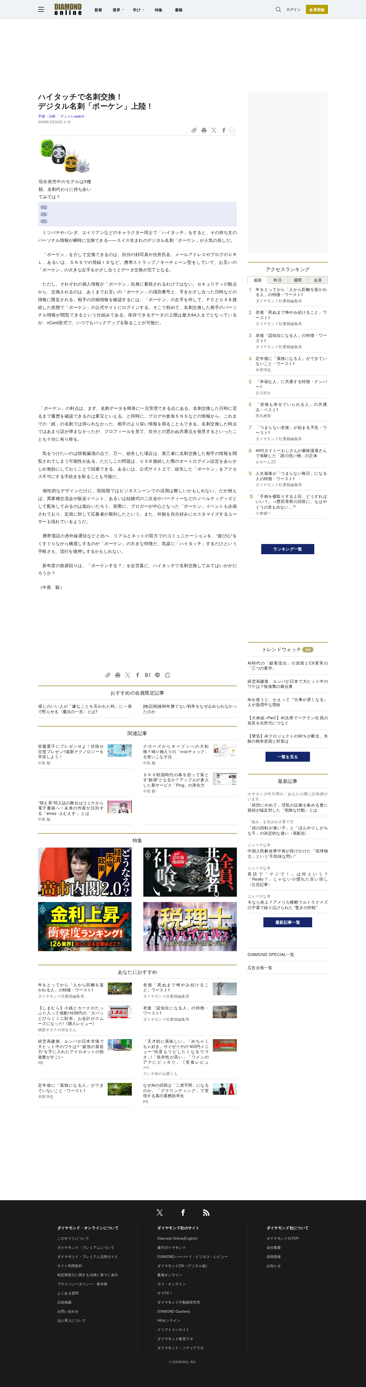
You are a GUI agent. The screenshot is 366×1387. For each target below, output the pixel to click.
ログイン (293, 9)
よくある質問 (68, 1292)
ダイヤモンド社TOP (283, 1238)
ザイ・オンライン (171, 1283)
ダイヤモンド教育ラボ (175, 1338)
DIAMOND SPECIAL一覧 (271, 954)
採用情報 (274, 1256)
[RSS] (206, 1213)
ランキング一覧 (287, 549)
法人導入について (71, 1320)
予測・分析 (47, 116)
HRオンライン (168, 1320)
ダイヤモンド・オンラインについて (88, 1227)
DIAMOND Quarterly (173, 1311)
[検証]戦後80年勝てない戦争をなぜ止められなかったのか (190, 708)
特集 (159, 9)
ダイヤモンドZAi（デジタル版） (183, 1265)
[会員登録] (317, 9)
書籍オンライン (169, 1274)
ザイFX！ (165, 1292)
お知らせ (274, 1265)
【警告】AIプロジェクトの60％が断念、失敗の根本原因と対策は (288, 738)
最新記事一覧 (287, 922)
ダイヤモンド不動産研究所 (178, 1302)
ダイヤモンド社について (288, 1227)
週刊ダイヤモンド (171, 1247)
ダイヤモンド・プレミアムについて (85, 1247)
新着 (98, 9)
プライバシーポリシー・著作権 (82, 1283)
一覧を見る (288, 757)
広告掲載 (64, 1302)
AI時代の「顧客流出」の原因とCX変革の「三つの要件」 (288, 665)
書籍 (179, 9)
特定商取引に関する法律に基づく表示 (87, 1274)
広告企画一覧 (260, 967)
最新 (258, 280)
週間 (298, 280)
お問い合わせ (68, 1311)
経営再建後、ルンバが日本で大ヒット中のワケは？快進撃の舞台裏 (288, 683)
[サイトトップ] (68, 9)
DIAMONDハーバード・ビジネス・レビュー (192, 1256)
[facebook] (183, 1213)
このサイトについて (73, 1238)
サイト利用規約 (69, 1265)
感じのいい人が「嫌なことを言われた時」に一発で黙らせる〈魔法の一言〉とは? (85, 708)
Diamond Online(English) (177, 1238)
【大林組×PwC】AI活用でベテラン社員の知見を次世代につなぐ (288, 720)
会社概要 (274, 1247)
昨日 (278, 280)
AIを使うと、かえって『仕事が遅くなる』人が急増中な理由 (288, 701)
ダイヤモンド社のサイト (178, 1227)
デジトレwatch (72, 116)
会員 (318, 280)
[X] (159, 1213)
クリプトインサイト (173, 1329)
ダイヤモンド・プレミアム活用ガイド (87, 1256)
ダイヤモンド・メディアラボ (180, 1347)
